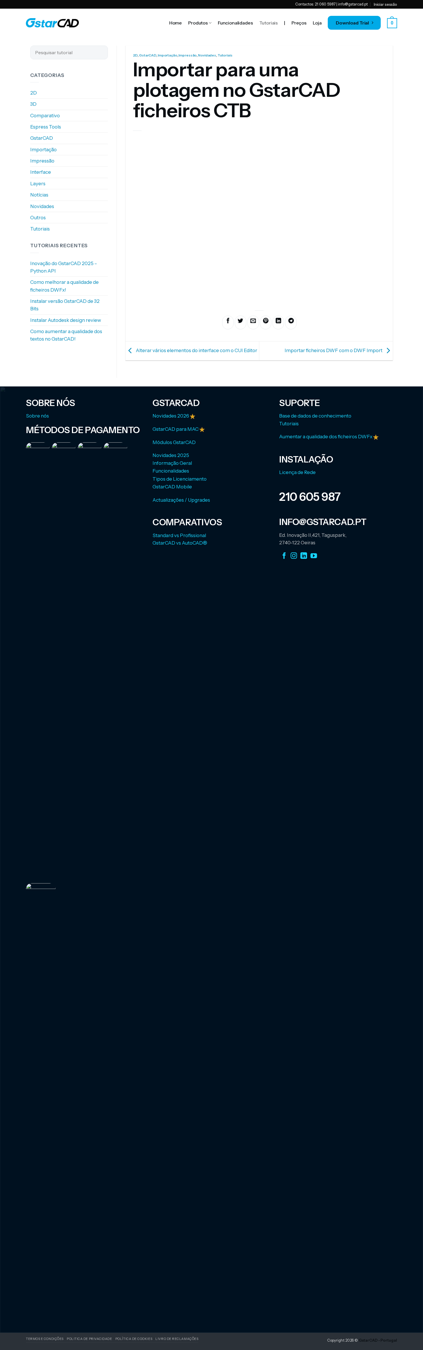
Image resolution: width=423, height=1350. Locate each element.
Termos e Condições (45, 1339)
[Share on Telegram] (291, 322)
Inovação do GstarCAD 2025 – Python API (63, 267)
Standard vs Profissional (179, 535)
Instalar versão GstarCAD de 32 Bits (65, 304)
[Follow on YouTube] (313, 556)
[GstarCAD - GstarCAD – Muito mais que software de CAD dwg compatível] (52, 22)
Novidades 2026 (171, 416)
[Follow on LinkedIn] (303, 556)
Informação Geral (172, 463)
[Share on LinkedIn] (278, 322)
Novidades (42, 206)
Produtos (198, 23)
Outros (38, 217)
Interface (40, 172)
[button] (392, 23)
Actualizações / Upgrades (181, 500)
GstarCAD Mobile (172, 487)
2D (33, 93)
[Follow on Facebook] (284, 556)
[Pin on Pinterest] (265, 322)
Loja (317, 23)
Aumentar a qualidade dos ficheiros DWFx (326, 436)
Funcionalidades (235, 23)
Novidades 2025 (171, 455)
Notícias (39, 195)
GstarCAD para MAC (176, 429)
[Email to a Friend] (253, 322)
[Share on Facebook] (228, 322)
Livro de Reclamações (176, 1339)
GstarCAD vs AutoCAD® (180, 543)
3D (33, 104)
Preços (298, 23)
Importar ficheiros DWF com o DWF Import (334, 350)
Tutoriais (268, 23)
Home (175, 23)
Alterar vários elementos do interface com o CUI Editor (196, 350)
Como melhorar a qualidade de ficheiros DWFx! (64, 286)
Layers (37, 183)
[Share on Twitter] (240, 322)
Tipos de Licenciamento (180, 479)
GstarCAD (41, 138)
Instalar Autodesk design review (65, 320)
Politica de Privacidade (89, 1339)
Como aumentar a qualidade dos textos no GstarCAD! (66, 335)
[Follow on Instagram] (294, 556)
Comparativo (45, 115)
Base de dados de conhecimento (315, 416)
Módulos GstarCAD (174, 442)
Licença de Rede (297, 472)
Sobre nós (37, 416)
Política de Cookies (133, 1339)
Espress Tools (45, 127)
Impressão (42, 161)
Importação (43, 149)
